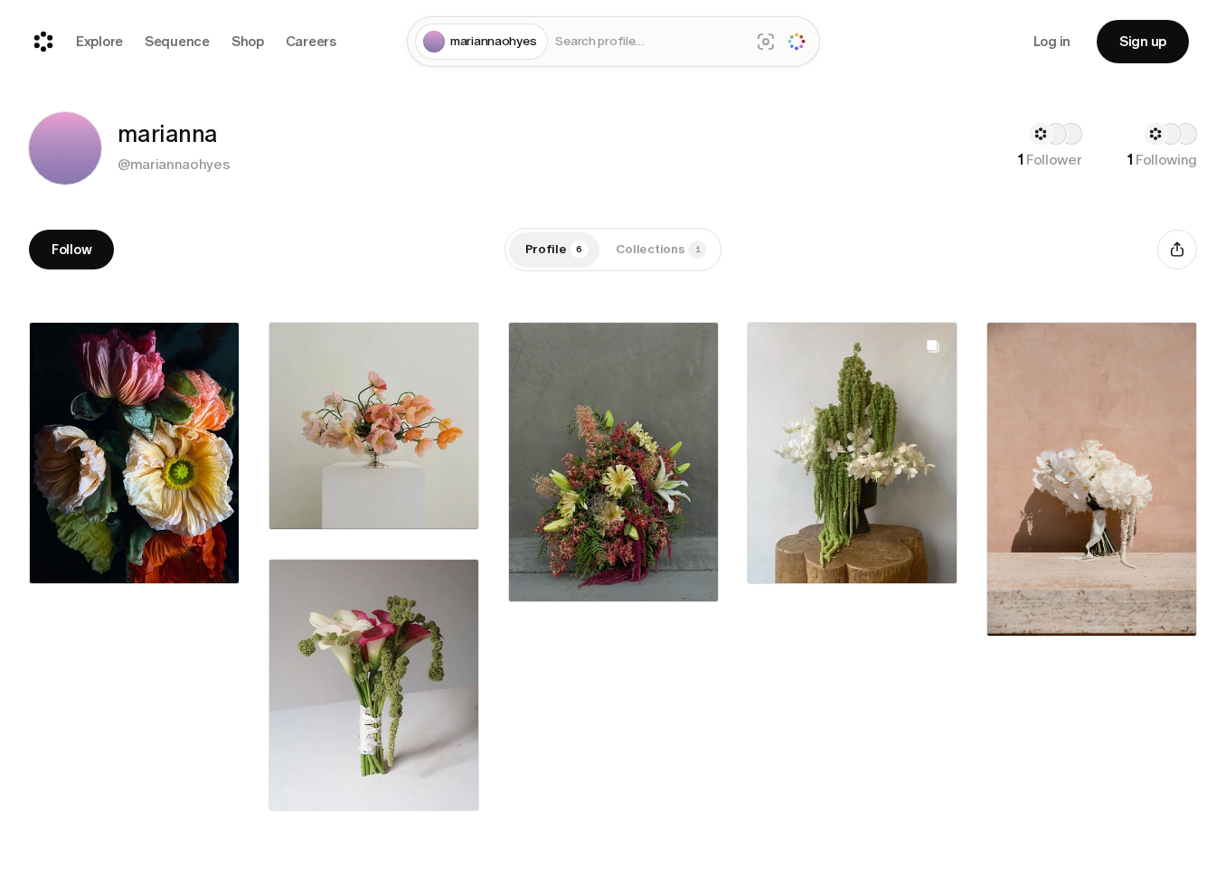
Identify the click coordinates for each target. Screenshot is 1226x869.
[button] (65, 148)
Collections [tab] (658, 249)
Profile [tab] (554, 249)
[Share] (1177, 249)
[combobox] (648, 42)
